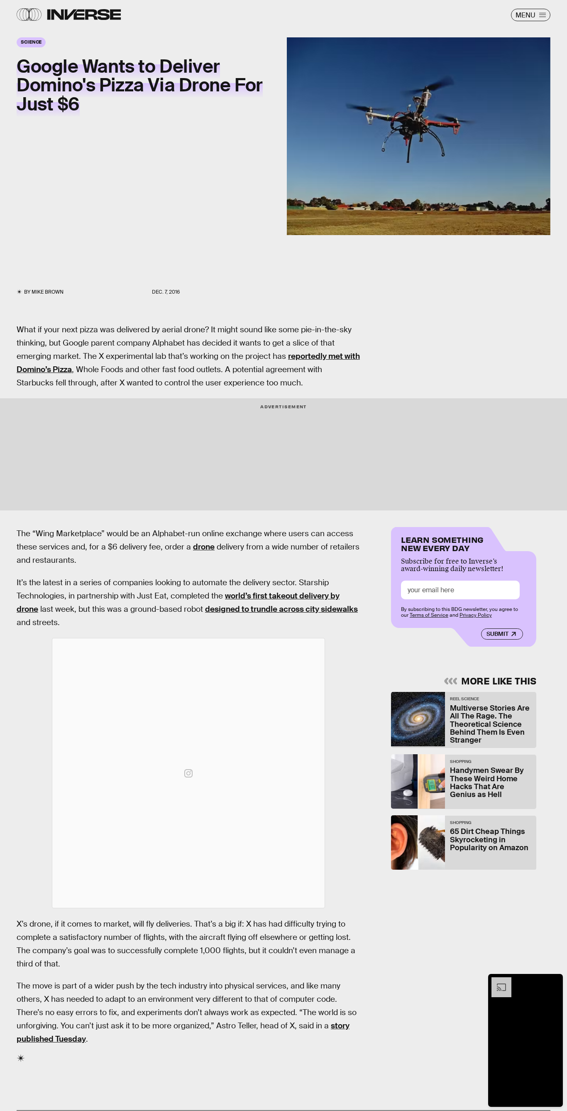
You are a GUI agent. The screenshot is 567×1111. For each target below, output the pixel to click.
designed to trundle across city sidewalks (281, 609)
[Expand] (497, 981)
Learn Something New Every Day (442, 543)
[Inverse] (84, 14)
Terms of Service (429, 615)
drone (204, 547)
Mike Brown (48, 292)
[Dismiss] (553, 981)
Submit (497, 634)
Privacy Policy (475, 615)
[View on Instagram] (188, 773)
